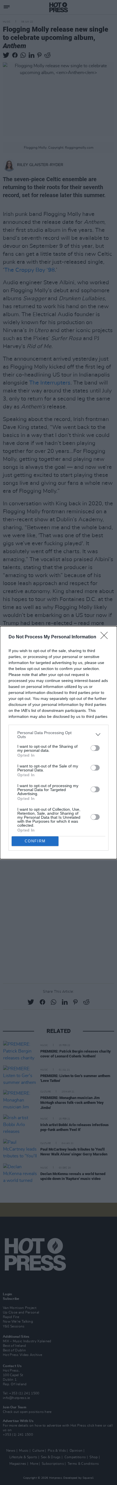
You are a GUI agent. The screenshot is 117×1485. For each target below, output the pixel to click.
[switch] (95, 748)
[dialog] (58, 742)
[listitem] (58, 735)
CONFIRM (35, 841)
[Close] (106, 637)
